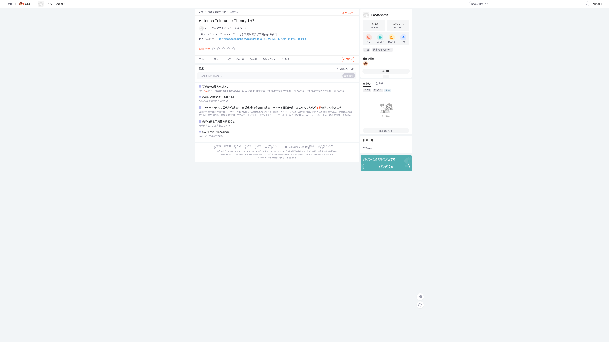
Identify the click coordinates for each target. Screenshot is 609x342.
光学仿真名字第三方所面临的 (218, 121)
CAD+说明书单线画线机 (216, 131)
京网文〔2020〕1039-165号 (274, 151)
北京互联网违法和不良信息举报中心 (321, 151)
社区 (201, 12)
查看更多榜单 (386, 130)
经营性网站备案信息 (296, 151)
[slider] (224, 49)
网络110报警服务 (236, 154)
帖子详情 (234, 12)
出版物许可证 (319, 154)
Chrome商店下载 (270, 154)
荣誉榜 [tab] (379, 83)
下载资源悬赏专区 (217, 12)
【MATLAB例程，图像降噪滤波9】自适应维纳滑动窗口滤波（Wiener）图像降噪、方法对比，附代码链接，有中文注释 (272, 107)
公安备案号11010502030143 (229, 151)
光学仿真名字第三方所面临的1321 (215, 125)
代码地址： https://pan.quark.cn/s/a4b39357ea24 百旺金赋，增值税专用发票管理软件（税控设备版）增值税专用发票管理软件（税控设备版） (273, 90)
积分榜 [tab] (367, 83)
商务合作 (237, 146)
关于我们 (217, 146)
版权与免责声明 (297, 154)
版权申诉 (308, 154)
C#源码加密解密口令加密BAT (219, 97)
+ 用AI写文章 (386, 166)
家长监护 (224, 154)
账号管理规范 (284, 154)
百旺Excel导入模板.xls (215, 86)
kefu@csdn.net (296, 147)
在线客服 (311, 146)
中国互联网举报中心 (253, 154)
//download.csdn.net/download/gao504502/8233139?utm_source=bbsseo (261, 38)
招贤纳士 (227, 146)
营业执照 (329, 154)
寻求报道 (247, 146)
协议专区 (258, 146)
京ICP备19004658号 (252, 151)
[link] (201, 12)
